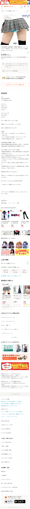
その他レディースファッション (7, 375)
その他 (17, 375)
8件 (18, 267)
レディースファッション (15, 373)
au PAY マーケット (5, 373)
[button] (28, 52)
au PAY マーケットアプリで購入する (15, 84)
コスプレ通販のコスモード (16, 381)
